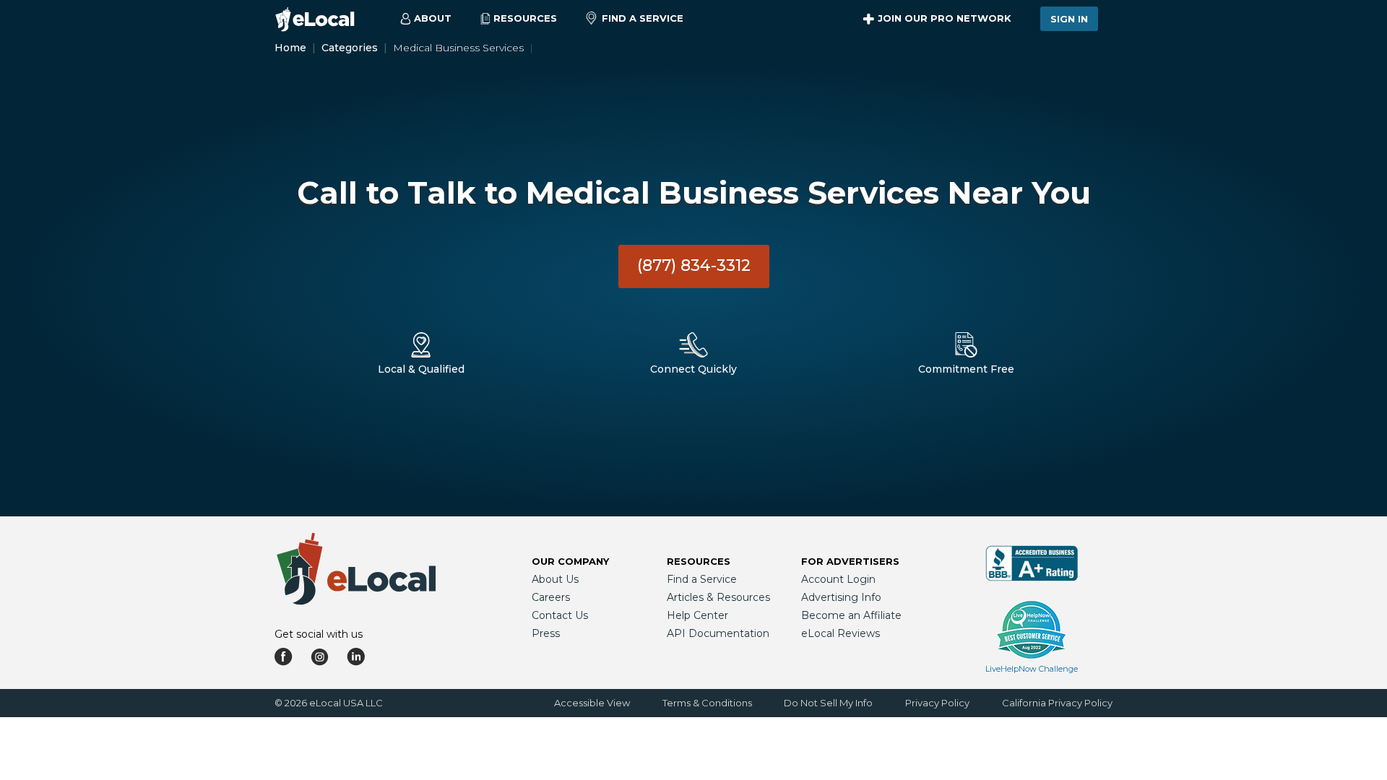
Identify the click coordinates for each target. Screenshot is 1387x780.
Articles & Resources (718, 597)
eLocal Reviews (840, 633)
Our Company (570, 561)
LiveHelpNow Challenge (1031, 669)
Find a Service (642, 18)
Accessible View (592, 702)
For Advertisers (850, 561)
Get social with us (319, 634)
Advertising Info (841, 597)
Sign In (1069, 19)
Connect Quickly (693, 369)
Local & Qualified (421, 369)
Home (290, 47)
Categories (349, 47)
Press (546, 633)
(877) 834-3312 (694, 265)
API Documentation (718, 633)
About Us (555, 579)
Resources (698, 561)
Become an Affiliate (851, 615)
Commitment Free (966, 369)
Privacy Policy (937, 702)
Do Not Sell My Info (828, 702)
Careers (551, 597)
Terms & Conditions (707, 702)
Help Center (697, 615)
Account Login (838, 579)
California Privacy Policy (1057, 702)
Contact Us (560, 615)
